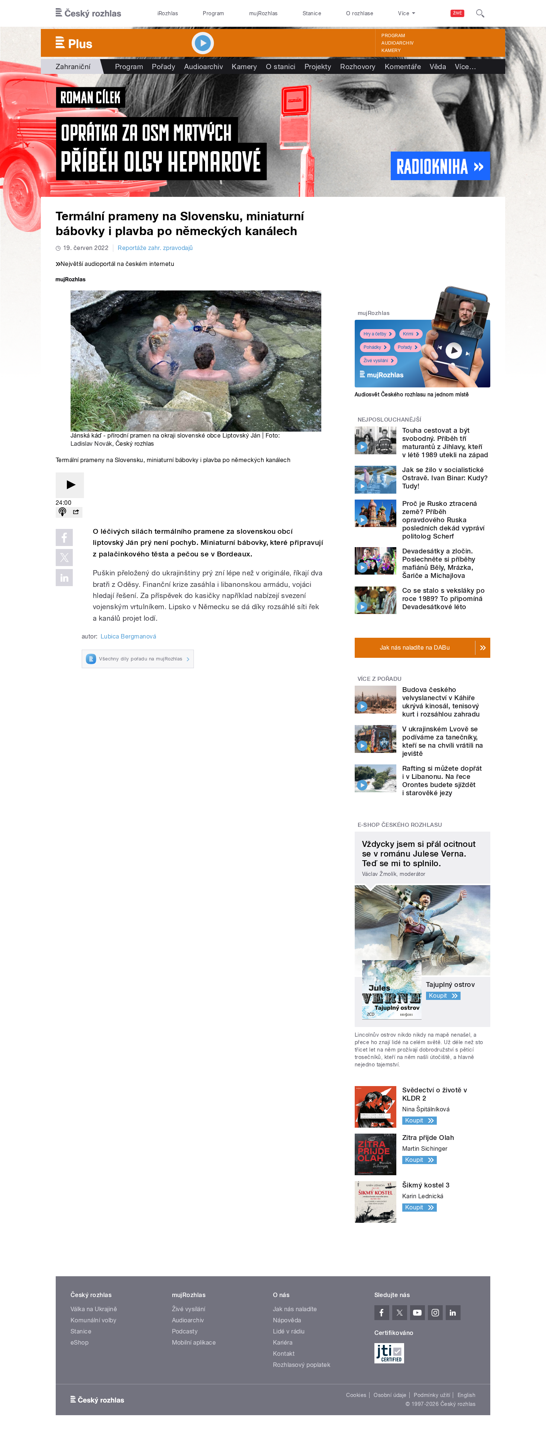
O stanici (280, 66)
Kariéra (282, 1342)
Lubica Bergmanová (128, 636)
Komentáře (403, 66)
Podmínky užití (432, 1395)
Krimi (408, 334)
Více (465, 66)
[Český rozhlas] (88, 13)
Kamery (391, 50)
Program (213, 13)
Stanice (312, 13)
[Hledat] (480, 13)
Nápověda (287, 1320)
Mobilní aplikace (194, 1342)
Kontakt (284, 1353)
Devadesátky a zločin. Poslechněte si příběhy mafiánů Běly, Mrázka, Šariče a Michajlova (438, 563)
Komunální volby (93, 1320)
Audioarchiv (397, 43)
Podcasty (185, 1331)
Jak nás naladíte (295, 1309)
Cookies (356, 1395)
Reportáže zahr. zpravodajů (155, 247)
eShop (79, 1342)
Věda (438, 66)
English (466, 1395)
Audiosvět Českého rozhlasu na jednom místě (412, 394)
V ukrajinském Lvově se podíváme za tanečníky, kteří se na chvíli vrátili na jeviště (442, 741)
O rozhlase (359, 13)
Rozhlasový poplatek (301, 1364)
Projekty (318, 66)
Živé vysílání (376, 360)
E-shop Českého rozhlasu (400, 825)
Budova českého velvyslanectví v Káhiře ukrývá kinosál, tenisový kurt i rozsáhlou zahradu (441, 702)
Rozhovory (358, 66)
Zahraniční (73, 66)
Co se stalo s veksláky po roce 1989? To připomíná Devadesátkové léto (443, 598)
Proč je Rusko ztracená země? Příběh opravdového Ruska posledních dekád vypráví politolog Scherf (443, 520)
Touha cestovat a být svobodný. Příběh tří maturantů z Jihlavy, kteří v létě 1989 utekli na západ (445, 442)
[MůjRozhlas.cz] (70, 280)
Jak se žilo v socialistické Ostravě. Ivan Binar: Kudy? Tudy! (445, 478)
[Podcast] (62, 512)
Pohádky (372, 347)
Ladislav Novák (91, 443)
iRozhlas (167, 13)
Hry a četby (375, 334)
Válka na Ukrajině (94, 1309)
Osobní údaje (390, 1395)
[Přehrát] (70, 485)
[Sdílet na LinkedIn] (64, 577)
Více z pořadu (380, 679)
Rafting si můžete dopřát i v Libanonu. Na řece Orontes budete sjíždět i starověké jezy (442, 780)
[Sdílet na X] (64, 557)
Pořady (163, 66)
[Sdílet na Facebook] (64, 537)
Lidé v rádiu (289, 1331)
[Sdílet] (75, 512)
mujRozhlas (263, 13)
